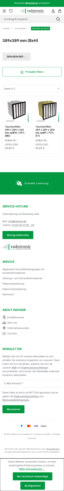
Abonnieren (13, 409)
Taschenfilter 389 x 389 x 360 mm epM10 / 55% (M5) (15, 131)
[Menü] (4, 11)
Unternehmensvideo (18, 328)
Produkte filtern (34, 71)
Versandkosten (53, 449)
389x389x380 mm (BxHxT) (19, 56)
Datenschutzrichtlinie (26, 396)
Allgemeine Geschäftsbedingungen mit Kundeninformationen (23, 271)
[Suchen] (58, 19)
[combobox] (26, 19)
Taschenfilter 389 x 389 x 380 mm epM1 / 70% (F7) (45, 131)
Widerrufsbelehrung (13, 283)
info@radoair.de (17, 221)
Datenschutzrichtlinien (35, 367)
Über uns (12, 322)
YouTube (12, 333)
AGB (14, 367)
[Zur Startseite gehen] (32, 11)
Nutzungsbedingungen (15, 399)
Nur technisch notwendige (32, 476)
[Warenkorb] (59, 11)
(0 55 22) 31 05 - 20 (23, 225)
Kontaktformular (15, 317)
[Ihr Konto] (53, 11)
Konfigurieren (33, 485)
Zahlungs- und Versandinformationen (22, 278)
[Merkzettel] (11, 11)
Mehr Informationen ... (32, 469)
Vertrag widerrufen (18, 235)
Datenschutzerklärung (14, 289)
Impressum (8, 294)
